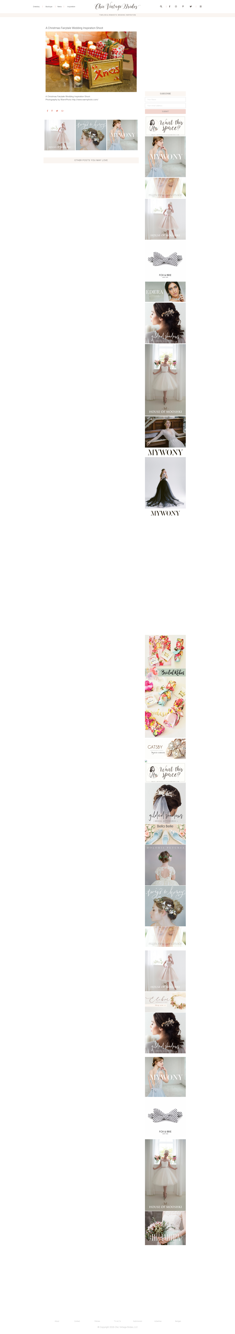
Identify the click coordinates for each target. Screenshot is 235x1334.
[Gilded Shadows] (165, 323)
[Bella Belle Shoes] (165, 834)
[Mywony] (122, 135)
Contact (77, 1321)
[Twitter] (191, 6)
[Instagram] (176, 6)
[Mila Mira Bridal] (165, 1228)
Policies (97, 1321)
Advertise (157, 1321)
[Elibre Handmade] (165, 1002)
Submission (137, 1321)
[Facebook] (169, 6)
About (57, 1321)
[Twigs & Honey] (91, 135)
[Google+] (62, 111)
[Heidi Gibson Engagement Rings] (165, 749)
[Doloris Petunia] (165, 865)
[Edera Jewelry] (165, 292)
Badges (178, 1321)
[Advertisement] (165, 73)
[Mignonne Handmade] (165, 188)
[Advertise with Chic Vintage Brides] (165, 126)
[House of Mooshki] (165, 219)
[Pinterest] (183, 6)
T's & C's (117, 1321)
